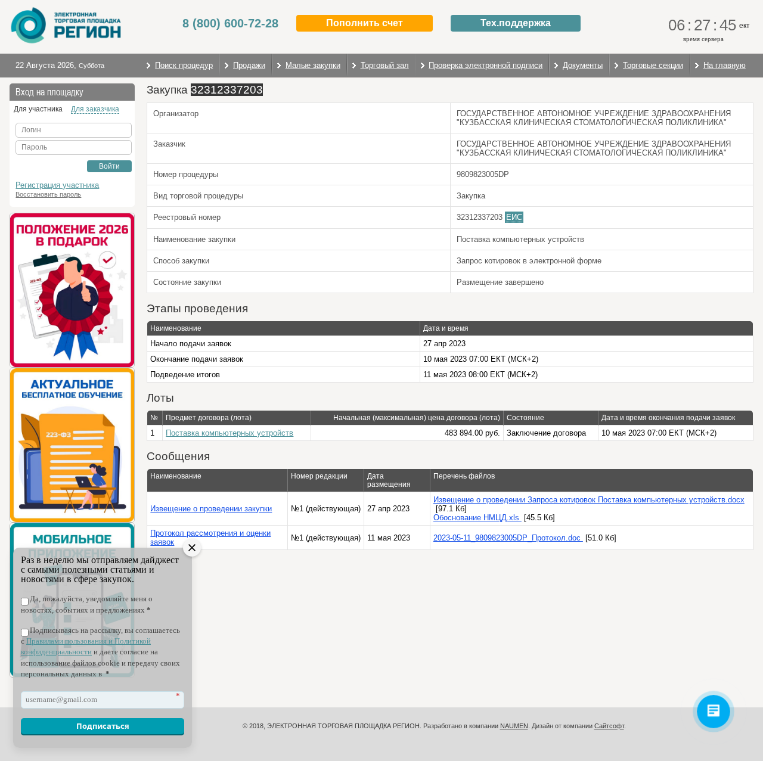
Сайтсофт (609, 725)
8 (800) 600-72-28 (230, 23)
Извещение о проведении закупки (211, 508)
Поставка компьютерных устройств (229, 432)
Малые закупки (313, 65)
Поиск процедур (184, 65)
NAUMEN (514, 725)
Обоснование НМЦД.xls (477, 517)
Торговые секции (653, 65)
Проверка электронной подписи (485, 65)
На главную (724, 65)
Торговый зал (385, 65)
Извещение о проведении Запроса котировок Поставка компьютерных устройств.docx (589, 499)
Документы (583, 65)
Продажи (249, 65)
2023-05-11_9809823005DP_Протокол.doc (508, 537)
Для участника (38, 109)
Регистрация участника (57, 185)
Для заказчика (95, 109)
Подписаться (102, 725)
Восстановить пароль (48, 194)
